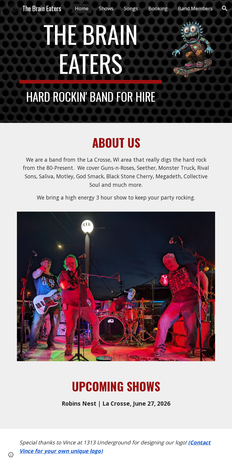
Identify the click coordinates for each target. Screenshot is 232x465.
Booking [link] (158, 8)
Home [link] (82, 8)
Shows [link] (106, 8)
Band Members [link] (195, 8)
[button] (225, 8)
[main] (90, 61)
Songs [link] (131, 8)
